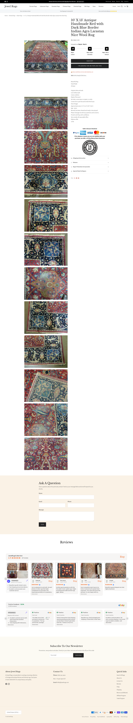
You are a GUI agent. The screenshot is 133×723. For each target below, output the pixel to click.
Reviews (113, 1)
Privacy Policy (93, 716)
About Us (118, 1)
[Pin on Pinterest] (78, 178)
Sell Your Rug (116, 716)
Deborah (38, 580)
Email (40, 501)
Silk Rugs (87, 6)
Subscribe (78, 655)
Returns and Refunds (122, 692)
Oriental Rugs (77, 6)
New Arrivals (108, 1)
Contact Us (126, 1)
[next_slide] (127, 578)
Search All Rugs (121, 675)
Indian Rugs (19, 15)
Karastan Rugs (56, 6)
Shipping (119, 689)
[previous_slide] (5, 578)
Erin (86, 580)
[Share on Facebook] (76, 178)
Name (40, 493)
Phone (69, 501)
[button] (35, 594)
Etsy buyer (63, 580)
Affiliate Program (121, 695)
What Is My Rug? (124, 716)
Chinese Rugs (67, 6)
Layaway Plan (109, 716)
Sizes (94, 6)
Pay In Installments (101, 716)
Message (41, 510)
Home (6, 15)
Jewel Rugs (10, 716)
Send (42, 524)
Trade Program (121, 698)
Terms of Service (85, 716)
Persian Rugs (33, 6)
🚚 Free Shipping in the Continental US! (82, 72)
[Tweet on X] (74, 178)
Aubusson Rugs (44, 6)
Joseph (111, 580)
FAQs (122, 1)
